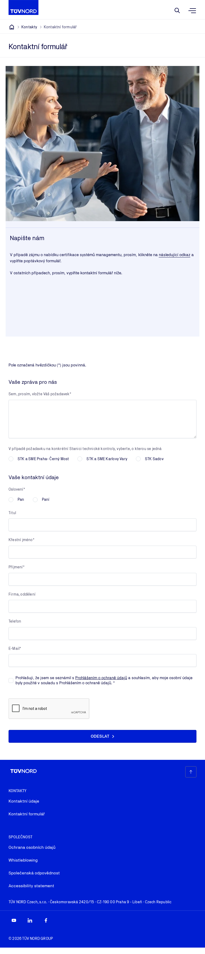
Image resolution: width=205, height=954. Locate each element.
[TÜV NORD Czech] (12, 27)
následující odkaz (174, 254)
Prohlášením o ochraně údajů (101, 677)
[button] (102, 736)
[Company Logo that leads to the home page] (23, 7)
